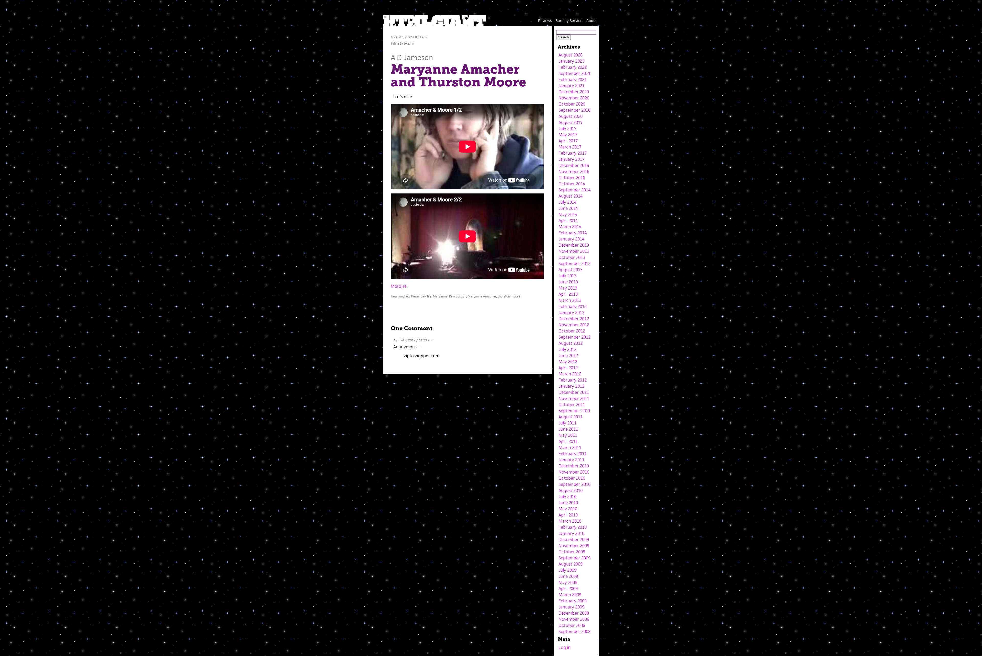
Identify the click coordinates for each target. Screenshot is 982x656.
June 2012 (568, 355)
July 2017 (567, 128)
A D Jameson (412, 57)
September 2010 (574, 484)
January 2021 (571, 85)
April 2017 (568, 141)
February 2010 (573, 527)
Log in (565, 647)
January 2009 (571, 607)
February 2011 (573, 453)
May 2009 (568, 582)
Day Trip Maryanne (434, 296)
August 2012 (571, 343)
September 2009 (574, 558)
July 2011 (567, 423)
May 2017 (568, 134)
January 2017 (571, 159)
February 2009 (573, 601)
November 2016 (574, 171)
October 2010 (572, 478)
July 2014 (567, 202)
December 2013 (574, 245)
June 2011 (568, 429)
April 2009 (568, 588)
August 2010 (571, 490)
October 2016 (572, 177)
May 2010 (568, 509)
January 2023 (571, 61)
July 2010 (567, 496)
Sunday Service (569, 20)
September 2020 (574, 110)
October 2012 (572, 331)
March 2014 (570, 226)
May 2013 (568, 288)
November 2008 (574, 619)
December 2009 (574, 539)
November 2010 (574, 472)
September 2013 (574, 263)
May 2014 (568, 214)
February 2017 (573, 153)
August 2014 (571, 196)
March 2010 (570, 521)
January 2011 (571, 460)
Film (395, 43)
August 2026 (571, 55)
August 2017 (571, 122)
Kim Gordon (457, 296)
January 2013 (571, 312)
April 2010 (568, 515)
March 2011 (570, 447)
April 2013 (568, 294)
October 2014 (572, 184)
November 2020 (574, 98)
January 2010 (571, 533)
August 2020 (571, 116)
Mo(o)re (399, 286)
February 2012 (573, 380)
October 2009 (572, 552)
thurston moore (509, 296)
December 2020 (574, 92)
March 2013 (570, 300)
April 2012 (568, 368)
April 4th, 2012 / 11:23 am (412, 340)
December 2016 (574, 165)
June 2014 (568, 208)
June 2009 (568, 576)
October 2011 (572, 404)
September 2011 (574, 410)
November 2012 (574, 325)
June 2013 (568, 282)
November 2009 (574, 545)
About (591, 20)
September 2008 (574, 631)
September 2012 (574, 337)
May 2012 (568, 361)
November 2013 (574, 251)
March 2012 (570, 374)
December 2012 (574, 318)
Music (410, 43)
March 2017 (570, 147)
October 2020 (572, 104)
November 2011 (574, 398)
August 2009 (571, 564)
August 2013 (571, 269)
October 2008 (572, 625)
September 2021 (574, 73)
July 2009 (567, 570)
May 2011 (568, 435)
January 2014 (571, 239)
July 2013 (567, 276)
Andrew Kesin (409, 296)
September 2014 (574, 190)
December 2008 (574, 613)
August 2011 (571, 417)
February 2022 (573, 67)
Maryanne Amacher (482, 296)
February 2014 (573, 233)
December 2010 (574, 466)
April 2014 (568, 220)
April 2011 (568, 441)
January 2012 (571, 386)
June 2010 (568, 502)
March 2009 (570, 594)
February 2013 (573, 306)
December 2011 (574, 392)
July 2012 (567, 349)
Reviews (545, 20)
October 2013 (572, 257)
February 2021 (573, 79)
